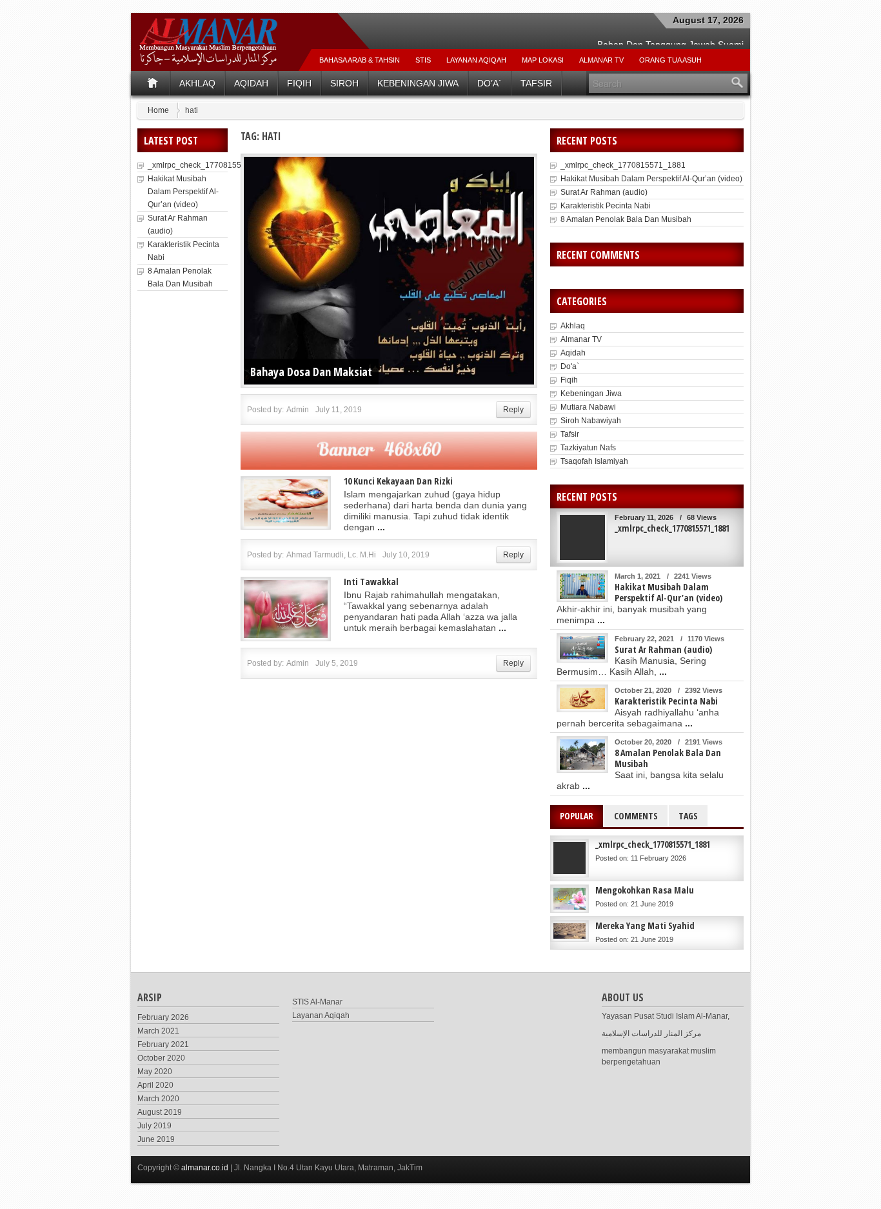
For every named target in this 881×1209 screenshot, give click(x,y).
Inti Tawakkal (371, 581)
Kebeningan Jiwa (418, 83)
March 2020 (158, 1098)
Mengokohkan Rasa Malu (644, 890)
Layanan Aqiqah (476, 60)
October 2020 (161, 1058)
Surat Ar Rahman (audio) (604, 192)
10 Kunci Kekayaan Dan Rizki (398, 481)
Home (158, 110)
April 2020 (155, 1085)
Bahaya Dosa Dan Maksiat (311, 371)
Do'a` (569, 366)
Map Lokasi (543, 60)
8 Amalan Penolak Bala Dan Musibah (625, 219)
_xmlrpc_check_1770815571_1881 (210, 165)
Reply (513, 409)
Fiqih (299, 83)
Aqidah (251, 83)
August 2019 (159, 1112)
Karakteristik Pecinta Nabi (605, 205)
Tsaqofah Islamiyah (594, 461)
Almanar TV (581, 339)
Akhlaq (197, 83)
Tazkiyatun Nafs (588, 447)
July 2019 (154, 1125)
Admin (297, 409)
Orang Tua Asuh (670, 60)
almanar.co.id (204, 1167)
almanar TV (601, 60)
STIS (423, 60)
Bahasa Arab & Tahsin (359, 60)
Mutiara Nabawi (588, 407)
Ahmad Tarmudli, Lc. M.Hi (331, 554)
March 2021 (158, 1030)
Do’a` (489, 83)
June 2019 (156, 1139)
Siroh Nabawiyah (590, 420)
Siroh (344, 83)
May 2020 (154, 1071)
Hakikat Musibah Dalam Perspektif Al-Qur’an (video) (183, 191)
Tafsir (536, 83)
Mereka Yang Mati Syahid (645, 925)
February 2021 (163, 1044)
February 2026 (163, 1017)
